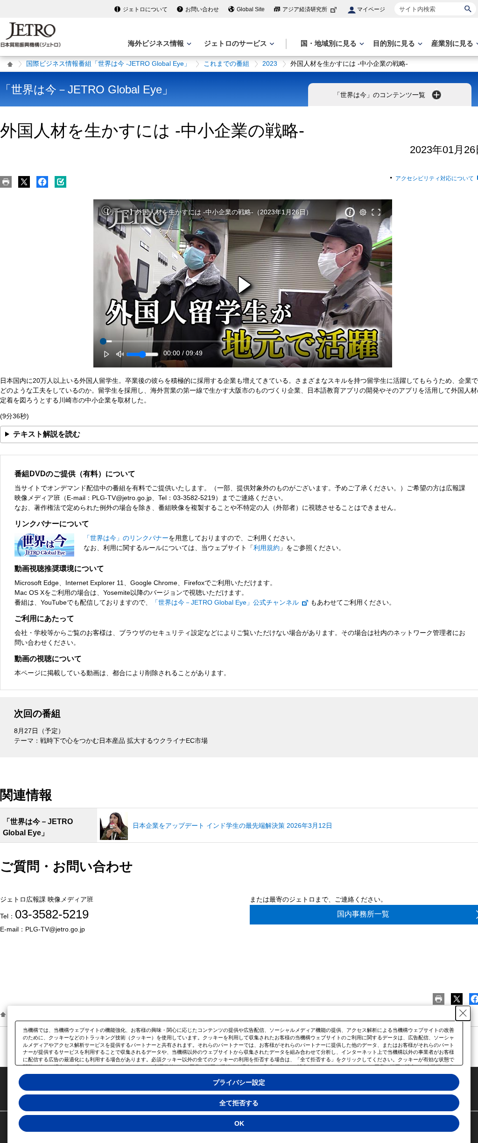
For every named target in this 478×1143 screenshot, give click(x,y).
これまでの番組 (226, 63)
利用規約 (266, 547)
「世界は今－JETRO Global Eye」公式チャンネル (225, 602)
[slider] (242, 341)
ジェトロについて (145, 9)
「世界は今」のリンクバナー (126, 538)
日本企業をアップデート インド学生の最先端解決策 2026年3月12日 (232, 825)
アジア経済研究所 (304, 9)
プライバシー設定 (239, 1082)
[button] (244, 285)
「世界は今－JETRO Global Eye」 (86, 89)
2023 (269, 63)
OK (239, 1123)
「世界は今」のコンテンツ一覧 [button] (380, 95)
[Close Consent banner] (463, 1013)
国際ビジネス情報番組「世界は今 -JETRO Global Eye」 (108, 63)
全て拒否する (239, 1103)
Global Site (251, 9)
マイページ (371, 9)
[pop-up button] (362, 212)
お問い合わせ (202, 9)
